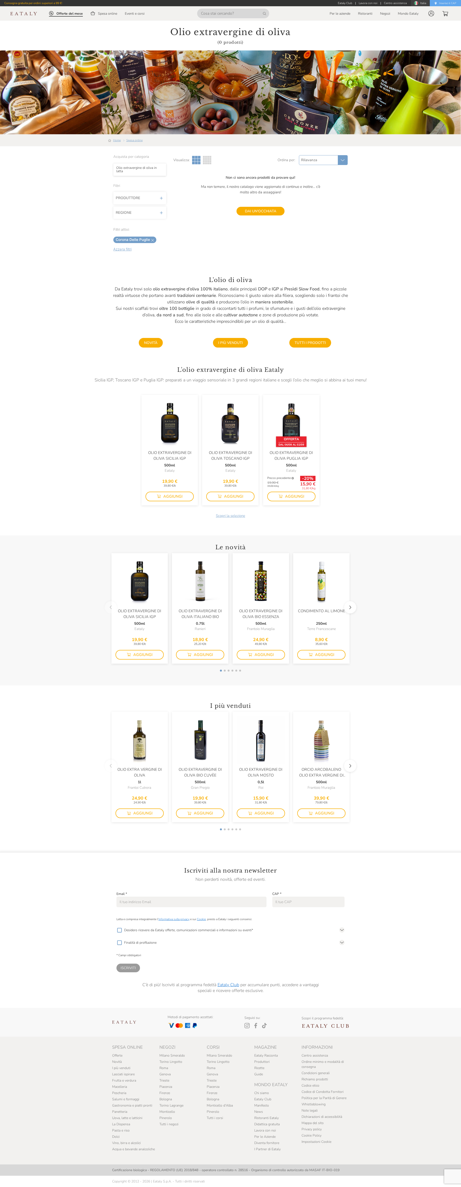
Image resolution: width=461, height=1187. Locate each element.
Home (117, 140)
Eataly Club (228, 985)
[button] (431, 13)
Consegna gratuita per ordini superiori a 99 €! (33, 3)
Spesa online (134, 140)
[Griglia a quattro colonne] (207, 160)
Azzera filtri (122, 249)
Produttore (128, 198)
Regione (124, 212)
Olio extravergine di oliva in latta (136, 169)
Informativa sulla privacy (173, 919)
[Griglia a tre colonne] (196, 160)
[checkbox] (119, 930)
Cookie (201, 919)
